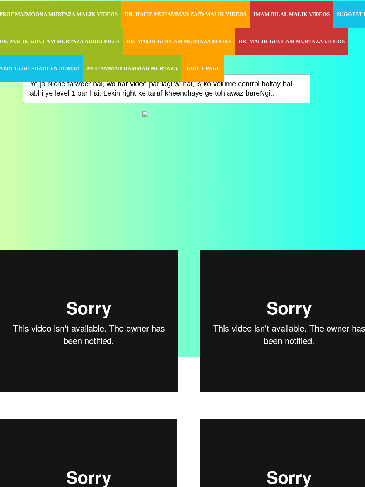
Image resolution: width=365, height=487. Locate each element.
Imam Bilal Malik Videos (291, 14)
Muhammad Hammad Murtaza (132, 68)
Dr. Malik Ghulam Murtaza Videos (291, 41)
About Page (202, 68)
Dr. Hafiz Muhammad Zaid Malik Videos (185, 14)
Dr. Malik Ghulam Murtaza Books (179, 41)
